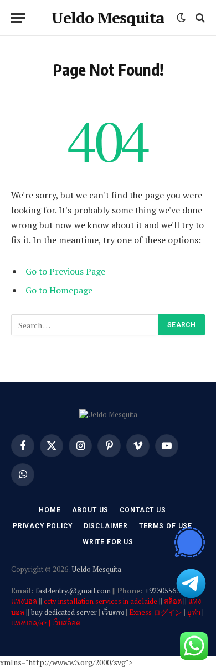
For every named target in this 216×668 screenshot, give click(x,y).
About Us (90, 510)
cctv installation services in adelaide (100, 601)
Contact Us (143, 510)
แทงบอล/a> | (31, 623)
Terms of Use (165, 526)
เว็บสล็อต (66, 623)
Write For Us (108, 542)
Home (49, 510)
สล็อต (173, 601)
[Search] (199, 18)
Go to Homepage (58, 290)
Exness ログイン (155, 612)
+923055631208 (170, 591)
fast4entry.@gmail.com (73, 591)
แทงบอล (24, 601)
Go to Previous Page (65, 271)
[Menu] (18, 18)
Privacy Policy (43, 526)
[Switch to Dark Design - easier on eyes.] (181, 18)
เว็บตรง (113, 612)
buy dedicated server (64, 612)
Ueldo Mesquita (96, 569)
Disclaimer (106, 526)
